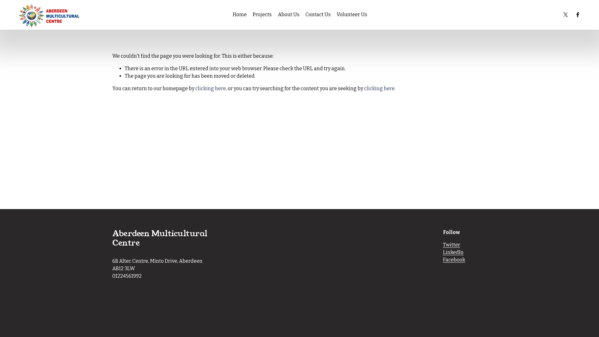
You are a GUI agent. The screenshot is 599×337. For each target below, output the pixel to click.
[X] (565, 15)
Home (240, 14)
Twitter (451, 245)
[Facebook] (578, 15)
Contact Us (318, 14)
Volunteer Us (352, 14)
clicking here (210, 88)
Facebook (454, 260)
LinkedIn (453, 252)
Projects (262, 14)
